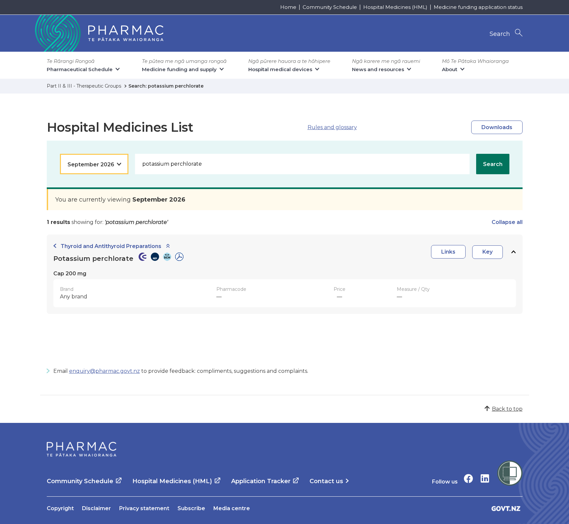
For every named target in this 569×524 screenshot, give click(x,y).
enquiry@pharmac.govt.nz (104, 371)
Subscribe (191, 508)
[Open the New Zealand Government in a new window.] (506, 508)
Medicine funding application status (478, 7)
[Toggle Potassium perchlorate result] (513, 252)
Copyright (60, 508)
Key (487, 252)
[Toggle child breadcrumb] (168, 246)
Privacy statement (144, 508)
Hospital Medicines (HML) (395, 7)
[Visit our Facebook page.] (468, 478)
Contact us (326, 481)
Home (288, 7)
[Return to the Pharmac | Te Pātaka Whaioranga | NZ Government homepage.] (98, 33)
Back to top (507, 409)
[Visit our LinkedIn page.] (485, 478)
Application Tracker (260, 481)
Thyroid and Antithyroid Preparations (111, 246)
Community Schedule (330, 7)
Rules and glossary (332, 127)
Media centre (231, 508)
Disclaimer (96, 508)
